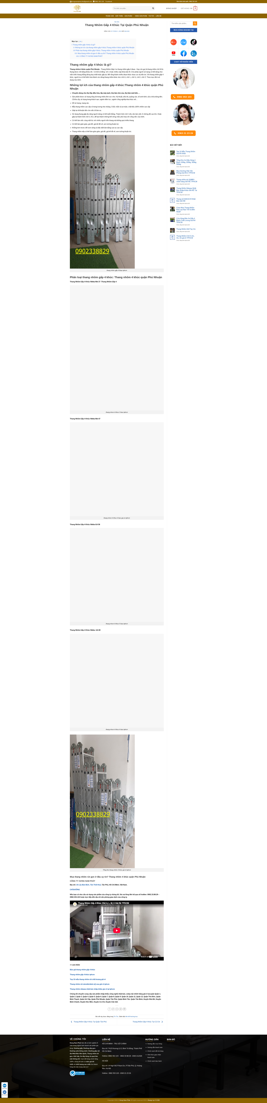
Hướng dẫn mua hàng (154, 1044)
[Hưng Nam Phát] (89, 8)
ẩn (80, 41)
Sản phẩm (128, 16)
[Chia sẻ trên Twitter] (113, 1009)
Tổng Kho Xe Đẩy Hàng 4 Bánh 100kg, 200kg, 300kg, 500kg (186, 162)
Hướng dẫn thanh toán (154, 1047)
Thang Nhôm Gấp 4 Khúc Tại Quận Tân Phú (90, 1022)
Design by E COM (154, 1100)
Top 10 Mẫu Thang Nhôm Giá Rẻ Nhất (185, 152)
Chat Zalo (4, 1088)
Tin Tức (116, 22)
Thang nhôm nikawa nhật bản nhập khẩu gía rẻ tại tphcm (92, 989)
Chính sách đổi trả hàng (155, 1051)
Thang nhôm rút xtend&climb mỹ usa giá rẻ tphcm (89, 984)
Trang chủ (110, 16)
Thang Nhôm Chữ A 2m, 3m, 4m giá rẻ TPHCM (185, 237)
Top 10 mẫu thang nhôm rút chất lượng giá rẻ (88, 979)
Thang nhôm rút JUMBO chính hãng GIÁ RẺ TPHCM (186, 180)
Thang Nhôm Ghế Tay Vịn (186, 229)
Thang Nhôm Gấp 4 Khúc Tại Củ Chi (146, 1022)
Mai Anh (127, 31)
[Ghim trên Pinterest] (120, 1009)
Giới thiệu (119, 16)
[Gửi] (153, 8)
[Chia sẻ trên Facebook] (109, 1009)
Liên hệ (158, 16)
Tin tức (151, 16)
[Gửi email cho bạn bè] (117, 1009)
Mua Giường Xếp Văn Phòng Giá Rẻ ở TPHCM (185, 172)
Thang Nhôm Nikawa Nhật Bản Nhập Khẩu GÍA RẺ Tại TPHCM (186, 190)
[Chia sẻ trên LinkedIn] (124, 1009)
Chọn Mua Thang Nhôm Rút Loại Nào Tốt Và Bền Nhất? (185, 210)
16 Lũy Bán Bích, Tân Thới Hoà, (88, 885)
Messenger (4, 1094)
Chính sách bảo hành (154, 1061)
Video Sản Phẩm (141, 16)
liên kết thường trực (131, 1016)
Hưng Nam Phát (125, 1100)
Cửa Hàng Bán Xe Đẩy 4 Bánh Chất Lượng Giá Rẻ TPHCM (185, 220)
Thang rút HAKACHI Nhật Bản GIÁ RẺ (185, 200)
